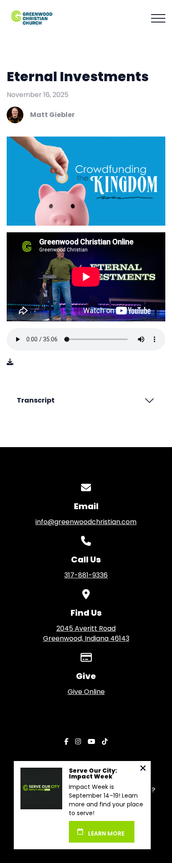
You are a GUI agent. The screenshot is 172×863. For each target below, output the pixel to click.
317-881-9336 (86, 575)
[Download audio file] (10, 362)
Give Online (86, 691)
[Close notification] (143, 769)
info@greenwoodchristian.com (86, 522)
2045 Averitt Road (86, 633)
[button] (158, 18)
